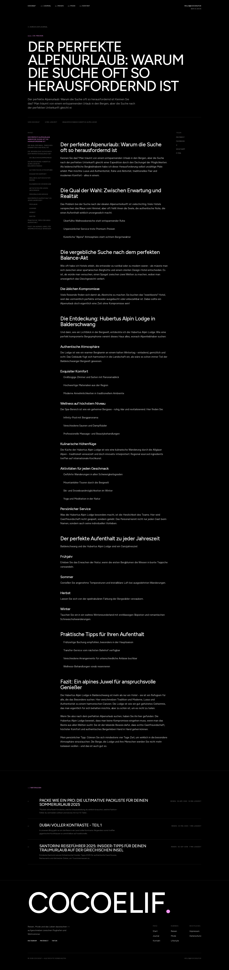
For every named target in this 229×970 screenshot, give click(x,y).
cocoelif (32, 6)
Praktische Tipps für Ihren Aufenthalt (39, 221)
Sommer (32, 208)
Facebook (180, 141)
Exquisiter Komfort (38, 174)
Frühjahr (33, 204)
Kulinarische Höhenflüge (40, 184)
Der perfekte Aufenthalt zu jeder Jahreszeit (40, 199)
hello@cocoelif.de (192, 6)
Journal (156, 936)
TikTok (54, 941)
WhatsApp (180, 149)
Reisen (174, 931)
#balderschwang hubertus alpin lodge (79, 122)
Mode (173, 936)
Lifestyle (175, 941)
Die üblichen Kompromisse (40, 158)
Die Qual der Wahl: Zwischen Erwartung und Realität (40, 146)
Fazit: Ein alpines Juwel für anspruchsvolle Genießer (39, 228)
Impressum (194, 931)
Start (155, 931)
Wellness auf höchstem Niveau (39, 179)
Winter (32, 216)
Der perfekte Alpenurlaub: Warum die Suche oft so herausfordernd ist (39, 139)
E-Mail (178, 153)
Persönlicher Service (38, 194)
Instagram (32, 941)
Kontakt (156, 941)
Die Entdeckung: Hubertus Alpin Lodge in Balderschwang (39, 164)
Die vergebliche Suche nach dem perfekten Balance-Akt (40, 153)
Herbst (32, 212)
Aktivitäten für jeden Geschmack (38, 189)
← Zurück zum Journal (37, 27)
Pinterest (180, 137)
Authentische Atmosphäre (41, 170)
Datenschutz (195, 936)
